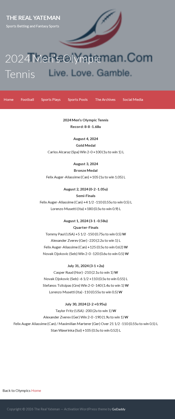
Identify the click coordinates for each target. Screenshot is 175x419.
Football (27, 99)
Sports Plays (51, 99)
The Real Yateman (33, 17)
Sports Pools (78, 99)
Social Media (133, 99)
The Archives (105, 99)
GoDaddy (118, 409)
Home (8, 99)
